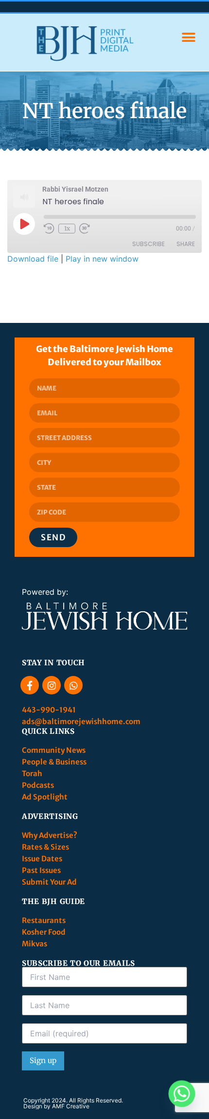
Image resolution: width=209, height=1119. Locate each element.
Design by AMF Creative (56, 1106)
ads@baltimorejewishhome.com (81, 721)
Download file (32, 259)
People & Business (54, 761)
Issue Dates (42, 858)
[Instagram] (51, 685)
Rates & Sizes (45, 847)
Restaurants (44, 920)
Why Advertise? (50, 835)
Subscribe (148, 244)
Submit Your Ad (49, 882)
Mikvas (34, 943)
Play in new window (102, 259)
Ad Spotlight (45, 796)
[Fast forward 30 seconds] (84, 228)
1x (67, 228)
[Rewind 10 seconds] (49, 228)
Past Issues (41, 870)
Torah (32, 773)
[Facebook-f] (29, 685)
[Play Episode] (24, 223)
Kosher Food (44, 932)
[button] (188, 38)
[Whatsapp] (73, 685)
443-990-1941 (49, 709)
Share (185, 244)
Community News (54, 750)
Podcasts (38, 785)
